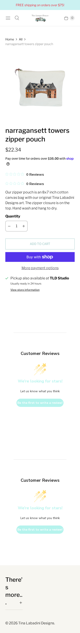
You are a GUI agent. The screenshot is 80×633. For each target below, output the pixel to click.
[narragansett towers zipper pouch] (40, 86)
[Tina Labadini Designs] (40, 18)
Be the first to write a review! (40, 403)
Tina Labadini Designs (36, 623)
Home (9, 39)
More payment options (40, 268)
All (20, 39)
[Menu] (8, 18)
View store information (25, 289)
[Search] (16, 18)
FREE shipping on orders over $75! (40, 5)
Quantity (12, 216)
